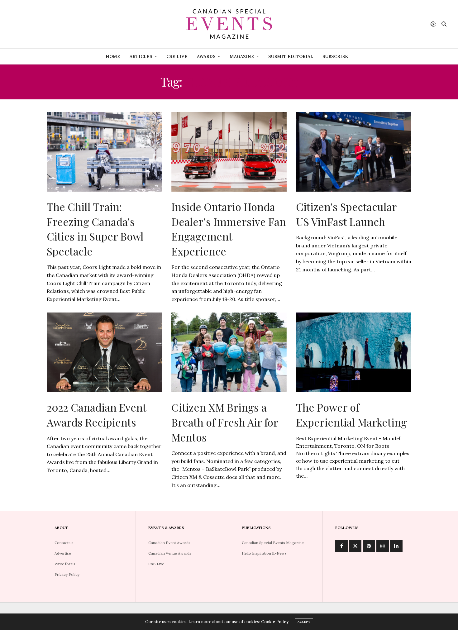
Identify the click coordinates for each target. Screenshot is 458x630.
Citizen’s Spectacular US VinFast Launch (346, 214)
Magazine (242, 56)
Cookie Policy (275, 621)
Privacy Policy (67, 574)
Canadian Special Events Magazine (273, 542)
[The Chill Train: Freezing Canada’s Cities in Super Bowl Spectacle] (104, 152)
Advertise (63, 553)
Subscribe (335, 56)
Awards (206, 56)
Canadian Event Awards (169, 542)
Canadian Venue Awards (169, 553)
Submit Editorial (290, 56)
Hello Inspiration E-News (264, 553)
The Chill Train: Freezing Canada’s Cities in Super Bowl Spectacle (95, 228)
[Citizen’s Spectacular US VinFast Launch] (353, 152)
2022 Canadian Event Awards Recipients (96, 414)
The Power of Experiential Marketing (351, 414)
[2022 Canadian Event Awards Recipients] (104, 352)
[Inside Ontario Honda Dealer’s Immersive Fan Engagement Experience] (229, 152)
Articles (141, 56)
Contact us (64, 542)
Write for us (65, 563)
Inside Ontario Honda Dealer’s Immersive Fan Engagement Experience (228, 228)
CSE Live (177, 56)
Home (113, 56)
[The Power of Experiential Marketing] (353, 352)
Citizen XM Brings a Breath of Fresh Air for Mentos (224, 422)
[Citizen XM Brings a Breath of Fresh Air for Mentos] (229, 352)
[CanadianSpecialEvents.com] (229, 24)
